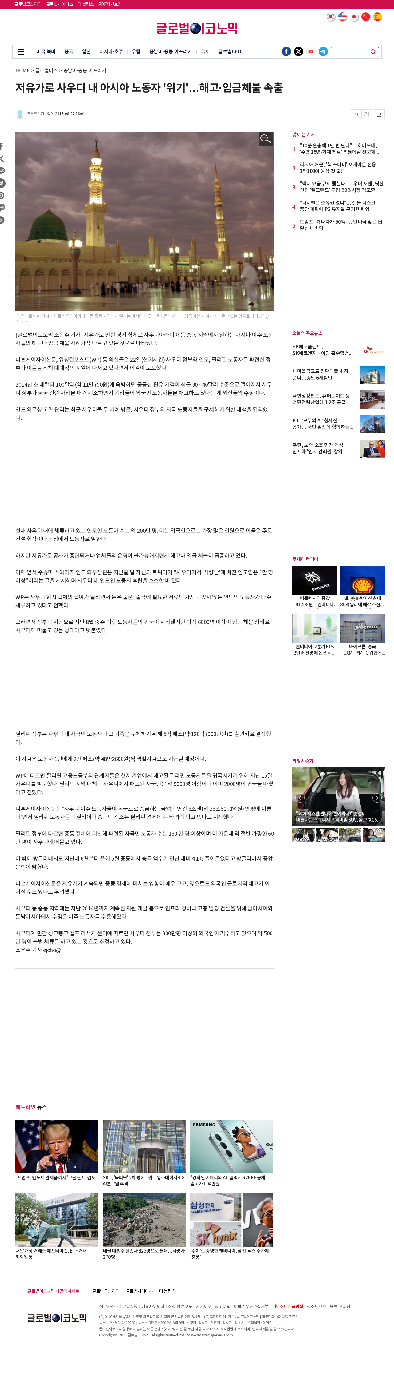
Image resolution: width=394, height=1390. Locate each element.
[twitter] (298, 51)
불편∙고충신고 (342, 1306)
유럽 (136, 51)
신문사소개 (109, 1306)
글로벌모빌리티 (28, 4)
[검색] (373, 52)
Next (377, 798)
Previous (300, 798)
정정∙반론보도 (180, 1306)
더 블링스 (86, 4)
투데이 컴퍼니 (305, 559)
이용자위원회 (152, 1306)
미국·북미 (46, 51)
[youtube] (311, 51)
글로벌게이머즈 (59, 4)
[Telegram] (323, 51)
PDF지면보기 (110, 4)
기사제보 (203, 1306)
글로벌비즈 (46, 71)
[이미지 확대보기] (266, 139)
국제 (205, 51)
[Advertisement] (144, 475)
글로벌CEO (229, 51)
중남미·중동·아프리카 (170, 51)
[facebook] (286, 51)
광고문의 (222, 1306)
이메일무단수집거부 (251, 1306)
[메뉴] (21, 51)
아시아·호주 (111, 51)
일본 (86, 51)
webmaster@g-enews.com (212, 1335)
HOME (22, 71)
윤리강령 (130, 1306)
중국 (68, 51)
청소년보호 (316, 1306)
